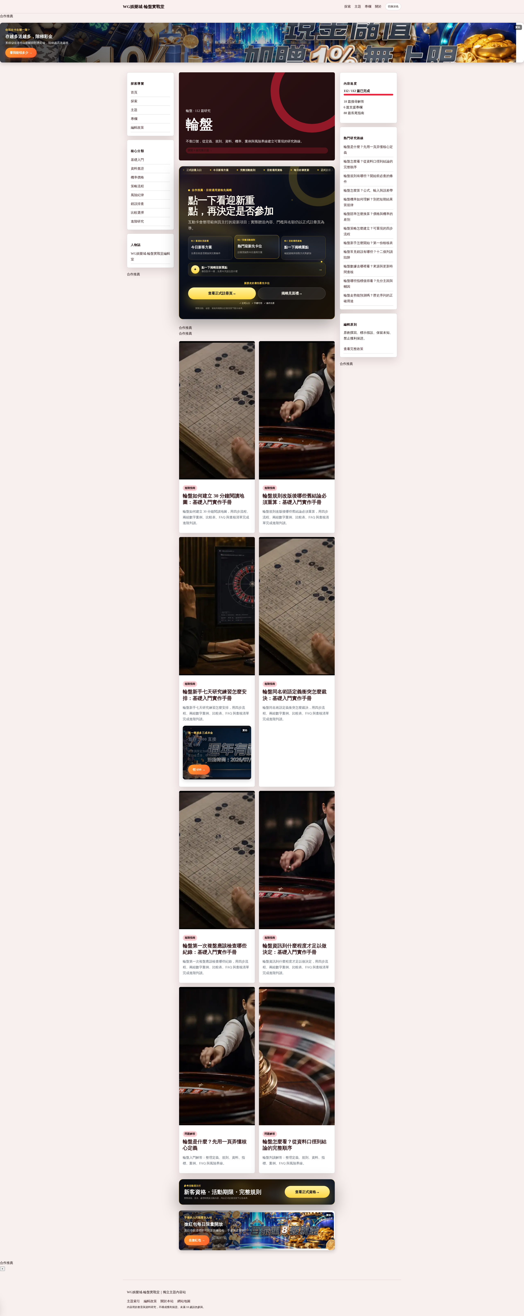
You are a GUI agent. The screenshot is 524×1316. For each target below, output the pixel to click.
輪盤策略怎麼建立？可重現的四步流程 (368, 231)
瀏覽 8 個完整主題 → (200, 150)
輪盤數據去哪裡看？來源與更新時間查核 (368, 269)
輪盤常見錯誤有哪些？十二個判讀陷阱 (368, 254)
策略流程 (137, 186)
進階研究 (137, 221)
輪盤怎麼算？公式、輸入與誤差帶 (368, 190)
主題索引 (133, 1301)
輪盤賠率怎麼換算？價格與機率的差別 (368, 216)
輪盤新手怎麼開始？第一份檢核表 (368, 243)
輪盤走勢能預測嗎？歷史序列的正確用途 (368, 298)
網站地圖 (183, 1301)
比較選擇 (137, 212)
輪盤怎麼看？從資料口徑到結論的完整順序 (368, 164)
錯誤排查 (137, 204)
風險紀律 (137, 195)
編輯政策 (137, 127)
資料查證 (137, 168)
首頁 (134, 92)
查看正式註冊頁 (222, 293)
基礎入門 (137, 159)
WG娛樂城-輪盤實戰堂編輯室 (150, 256)
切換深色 (393, 6)
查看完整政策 (353, 349)
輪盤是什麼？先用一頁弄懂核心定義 (368, 149)
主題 (358, 6)
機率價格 (137, 177)
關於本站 (167, 1301)
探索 (347, 6)
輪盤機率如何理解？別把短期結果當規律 (368, 202)
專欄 (368, 6)
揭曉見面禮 (291, 293)
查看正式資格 (307, 1192)
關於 (378, 6)
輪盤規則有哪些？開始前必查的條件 (368, 178)
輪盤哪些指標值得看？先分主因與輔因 (368, 283)
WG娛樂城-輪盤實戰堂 (143, 6)
